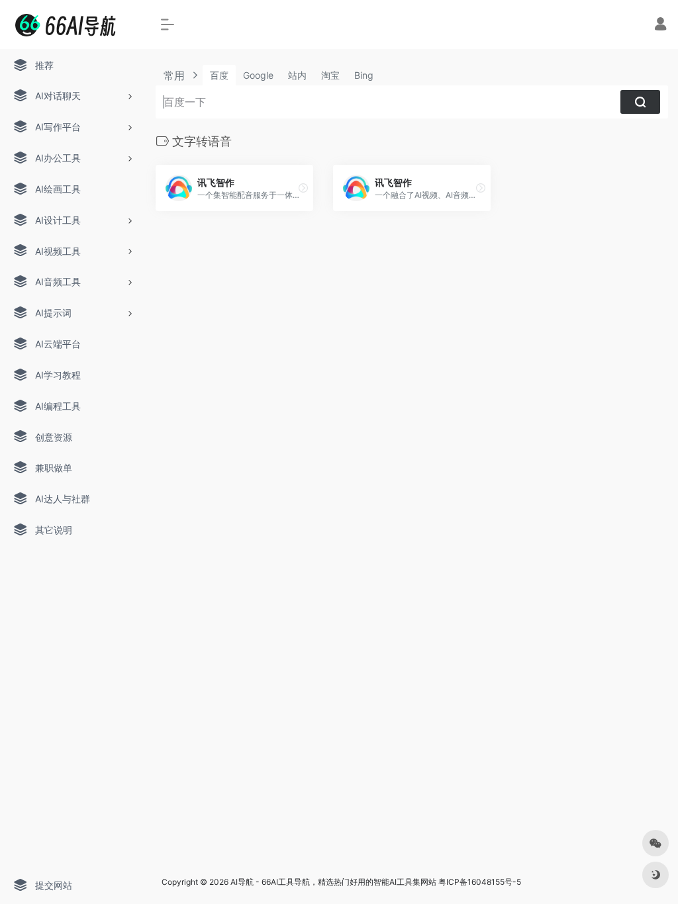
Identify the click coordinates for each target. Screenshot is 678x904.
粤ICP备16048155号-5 (479, 882)
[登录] (660, 25)
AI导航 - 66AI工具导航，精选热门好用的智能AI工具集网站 (333, 882)
